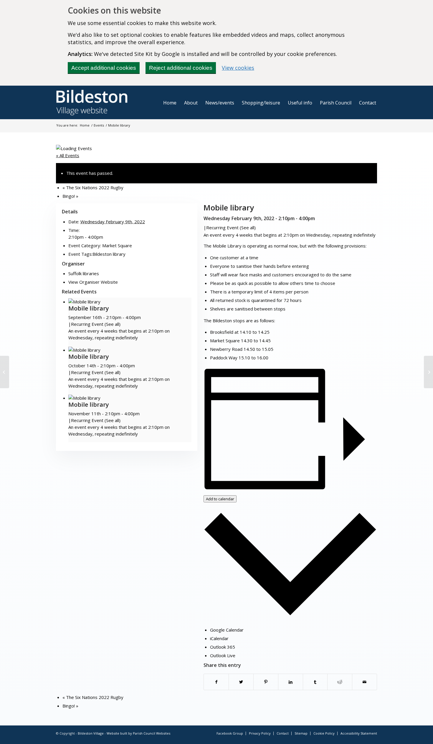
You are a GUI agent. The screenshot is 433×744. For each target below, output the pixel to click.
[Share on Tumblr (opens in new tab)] (315, 682)
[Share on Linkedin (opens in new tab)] (290, 682)
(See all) (248, 227)
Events (99, 125)
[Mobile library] (4, 372)
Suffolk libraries (83, 273)
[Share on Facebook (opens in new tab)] (216, 682)
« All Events (67, 155)
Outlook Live (222, 655)
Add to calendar (220, 498)
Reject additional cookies (180, 68)
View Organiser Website (93, 282)
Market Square (117, 245)
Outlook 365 (222, 647)
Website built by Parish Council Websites (138, 733)
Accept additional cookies (103, 68)
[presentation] (84, 302)
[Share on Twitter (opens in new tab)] (241, 682)
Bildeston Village (91, 733)
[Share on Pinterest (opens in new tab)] (266, 682)
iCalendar (219, 638)
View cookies (238, 67)
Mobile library (88, 308)
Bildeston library (108, 254)
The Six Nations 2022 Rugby (92, 187)
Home (85, 125)
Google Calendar (227, 630)
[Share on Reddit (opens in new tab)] (340, 682)
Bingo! (70, 196)
